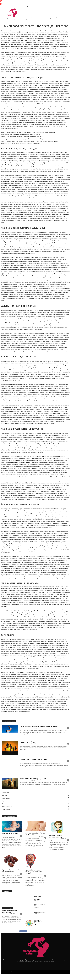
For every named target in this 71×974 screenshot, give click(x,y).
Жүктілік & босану (7, 801)
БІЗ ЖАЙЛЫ (15, 7)
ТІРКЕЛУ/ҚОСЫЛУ (6, 7)
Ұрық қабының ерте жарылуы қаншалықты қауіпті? (34, 871)
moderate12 (5, 913)
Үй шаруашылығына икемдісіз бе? (9, 911)
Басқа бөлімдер (50, 19)
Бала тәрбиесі (6, 798)
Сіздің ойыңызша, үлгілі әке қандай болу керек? (39, 726)
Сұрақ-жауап (5, 792)
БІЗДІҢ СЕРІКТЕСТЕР (60, 972)
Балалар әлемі (26, 19)
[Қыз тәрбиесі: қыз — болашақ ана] (10, 766)
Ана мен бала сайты (26, 728)
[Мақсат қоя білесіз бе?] (29, 907)
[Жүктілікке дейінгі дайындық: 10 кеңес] (59, 827)
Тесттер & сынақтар (7, 908)
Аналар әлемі (15, 19)
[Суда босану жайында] (12, 826)
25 (68, 839)
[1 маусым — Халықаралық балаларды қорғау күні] (29, 923)
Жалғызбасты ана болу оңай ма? (33, 778)
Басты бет (6, 19)
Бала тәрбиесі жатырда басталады (38, 898)
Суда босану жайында (10, 833)
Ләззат (22, 761)
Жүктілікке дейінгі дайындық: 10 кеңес (56, 836)
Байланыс (28, 7)
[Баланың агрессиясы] (29, 915)
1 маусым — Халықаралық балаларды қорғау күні (39, 922)
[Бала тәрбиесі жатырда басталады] (29, 899)
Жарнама (21, 7)
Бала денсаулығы (7, 806)
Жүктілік (4, 795)
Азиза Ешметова (24, 780)
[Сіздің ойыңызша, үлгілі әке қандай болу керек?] (10, 729)
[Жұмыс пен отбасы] (10, 748)
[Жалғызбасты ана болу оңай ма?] (10, 783)
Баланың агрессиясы (17, 717)
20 (21, 874)
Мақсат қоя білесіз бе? (39, 905)
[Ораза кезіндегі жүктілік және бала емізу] (12, 860)
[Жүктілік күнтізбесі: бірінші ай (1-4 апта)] (36, 826)
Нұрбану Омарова (25, 743)
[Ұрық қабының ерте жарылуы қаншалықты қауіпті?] (36, 860)
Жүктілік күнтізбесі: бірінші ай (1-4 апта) (35, 834)
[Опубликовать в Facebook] (23, 931)
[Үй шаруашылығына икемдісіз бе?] (12, 902)
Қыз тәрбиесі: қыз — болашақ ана (33, 759)
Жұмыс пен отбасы (27, 742)
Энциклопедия (38, 19)
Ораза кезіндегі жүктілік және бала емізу (10, 871)
